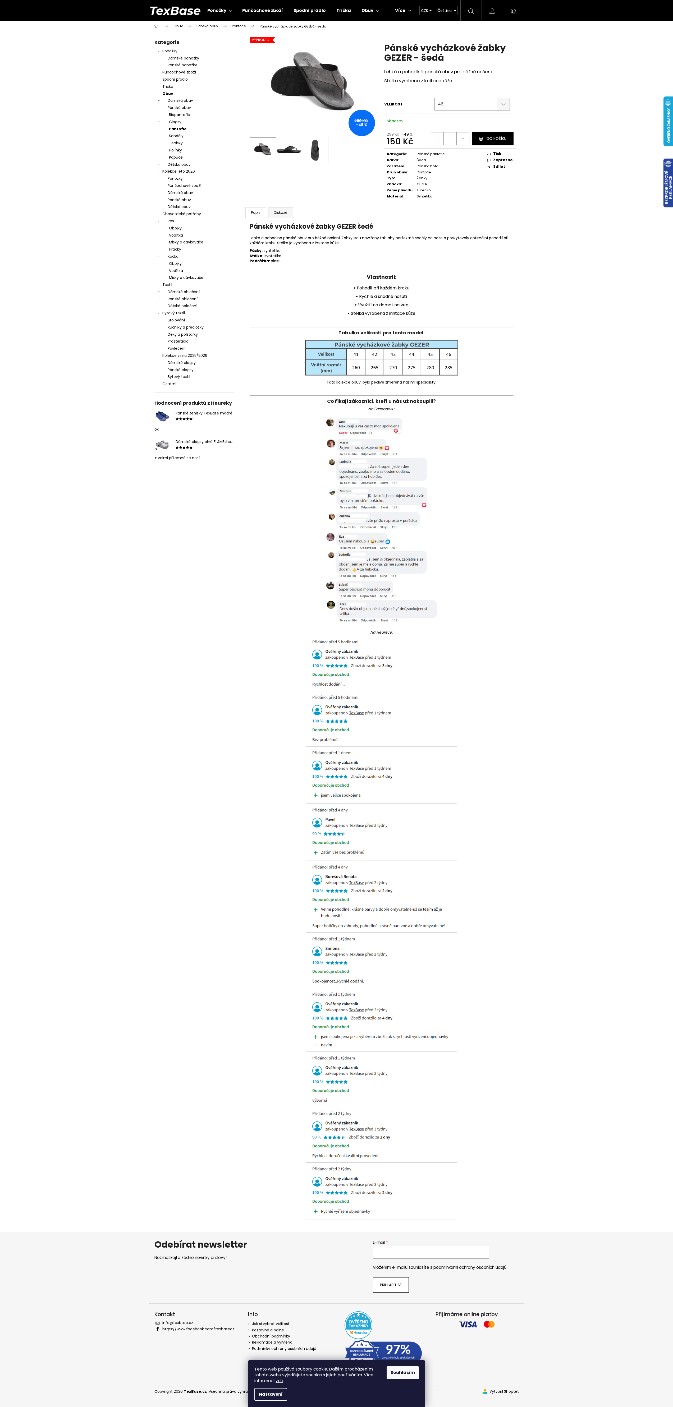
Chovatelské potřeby (181, 213)
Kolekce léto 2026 (178, 171)
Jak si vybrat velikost (271, 1323)
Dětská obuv (179, 164)
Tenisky (176, 143)
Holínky (175, 150)
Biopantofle (179, 114)
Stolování (176, 320)
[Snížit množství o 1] (437, 138)
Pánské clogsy (181, 369)
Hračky (175, 249)
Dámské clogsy (182, 362)
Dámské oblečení (184, 291)
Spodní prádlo (175, 79)
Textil (167, 284)
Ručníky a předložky (186, 327)
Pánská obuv (179, 107)
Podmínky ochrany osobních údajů (284, 1348)
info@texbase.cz (177, 1322)
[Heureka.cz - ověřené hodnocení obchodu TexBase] (358, 1325)
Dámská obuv (180, 100)
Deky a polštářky (183, 334)
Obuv (167, 93)
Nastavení (271, 1394)
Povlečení (176, 348)
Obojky (175, 228)
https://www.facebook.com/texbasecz (198, 1329)
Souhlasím (403, 1372)
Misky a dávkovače (186, 242)
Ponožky (169, 51)
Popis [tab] (255, 212)
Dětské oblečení (182, 305)
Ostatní (169, 383)
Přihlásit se (391, 1285)
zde (279, 1381)
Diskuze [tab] (280, 212)
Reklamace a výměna (272, 1342)
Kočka (173, 256)
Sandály (176, 136)
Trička (167, 86)
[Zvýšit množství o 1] (462, 138)
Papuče (176, 157)
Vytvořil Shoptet (504, 1391)
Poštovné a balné (268, 1330)
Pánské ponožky (182, 65)
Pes (171, 221)
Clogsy (175, 121)
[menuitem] (219, 10)
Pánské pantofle (431, 153)
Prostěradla (178, 341)
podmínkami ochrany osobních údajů (469, 1267)
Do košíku (496, 138)
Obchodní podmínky (271, 1336)
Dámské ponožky (183, 58)
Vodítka (176, 235)
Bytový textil (173, 313)
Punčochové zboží (179, 72)
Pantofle (178, 129)
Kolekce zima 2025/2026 (184, 355)
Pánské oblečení (183, 299)
